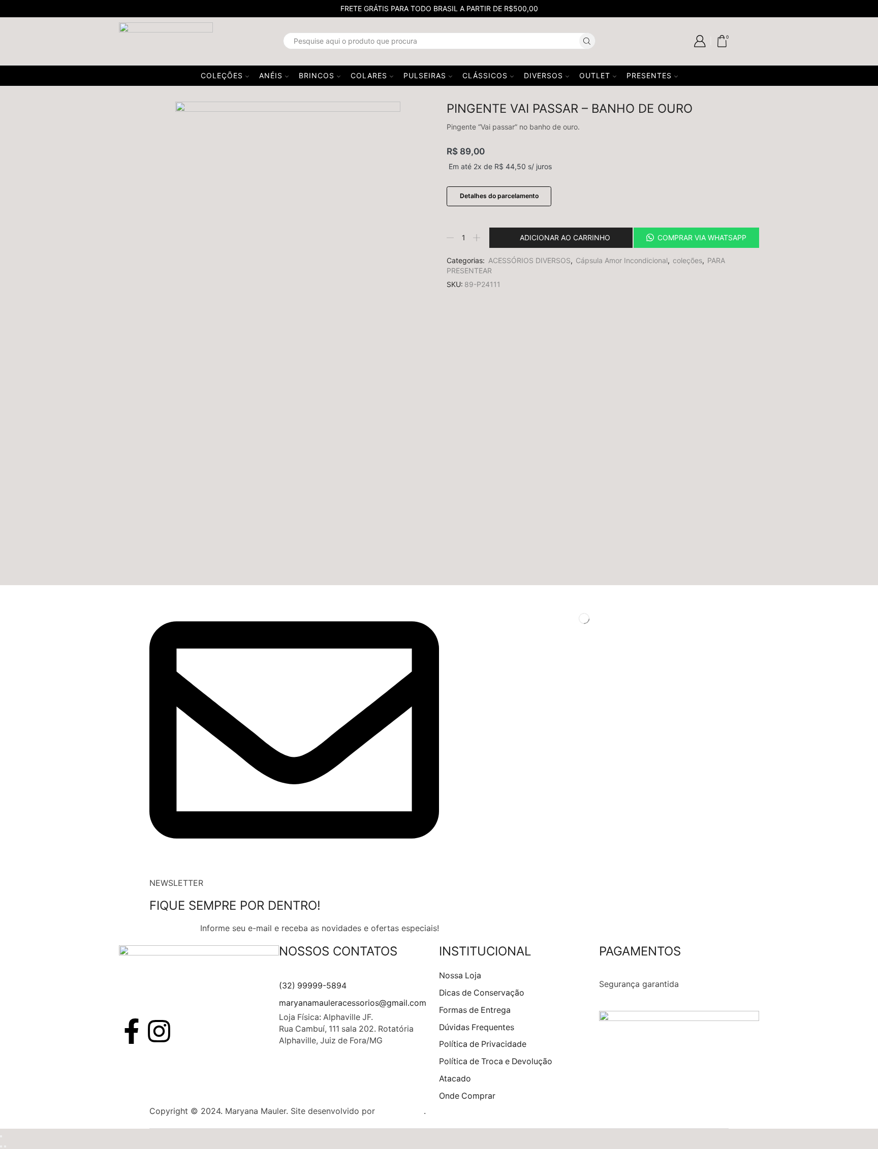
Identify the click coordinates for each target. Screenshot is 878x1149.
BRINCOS (316, 75)
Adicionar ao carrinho (565, 237)
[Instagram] (159, 1031)
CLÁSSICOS (485, 75)
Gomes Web (401, 1111)
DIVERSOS (543, 75)
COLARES (369, 75)
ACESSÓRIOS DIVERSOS (529, 260)
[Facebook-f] (131, 1031)
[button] (696, 238)
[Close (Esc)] (1, 1136)
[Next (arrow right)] (5, 1146)
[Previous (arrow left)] (1, 1146)
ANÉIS (271, 75)
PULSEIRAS (424, 75)
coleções (687, 260)
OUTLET (594, 75)
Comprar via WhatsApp (701, 237)
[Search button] (587, 41)
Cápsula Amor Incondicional (622, 260)
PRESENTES (649, 75)
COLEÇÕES (222, 75)
